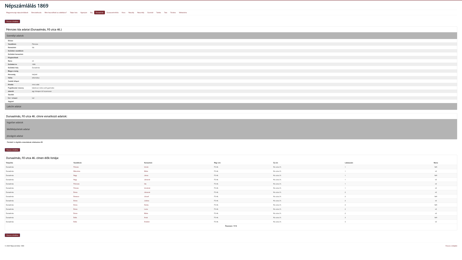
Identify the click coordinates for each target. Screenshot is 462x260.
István (146, 167)
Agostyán (83, 12)
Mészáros (76, 171)
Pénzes (76, 167)
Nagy (75, 175)
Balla (75, 217)
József (146, 196)
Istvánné (147, 188)
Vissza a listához (12, 21)
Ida (145, 184)
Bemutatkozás (36, 12)
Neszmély (140, 12)
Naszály (131, 12)
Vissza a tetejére (451, 246)
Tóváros (173, 12)
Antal (146, 217)
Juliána (146, 200)
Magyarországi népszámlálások (17, 12)
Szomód (150, 12)
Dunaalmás (99, 12)
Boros (75, 192)
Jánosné (147, 179)
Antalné (146, 222)
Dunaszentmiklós (113, 12)
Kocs (123, 12)
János (146, 175)
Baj (91, 12)
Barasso (76, 196)
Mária (146, 171)
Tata (165, 12)
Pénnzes (76, 184)
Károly (146, 205)
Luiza (146, 209)
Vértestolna (183, 12)
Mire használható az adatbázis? (56, 12)
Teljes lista (73, 12)
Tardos (158, 12)
